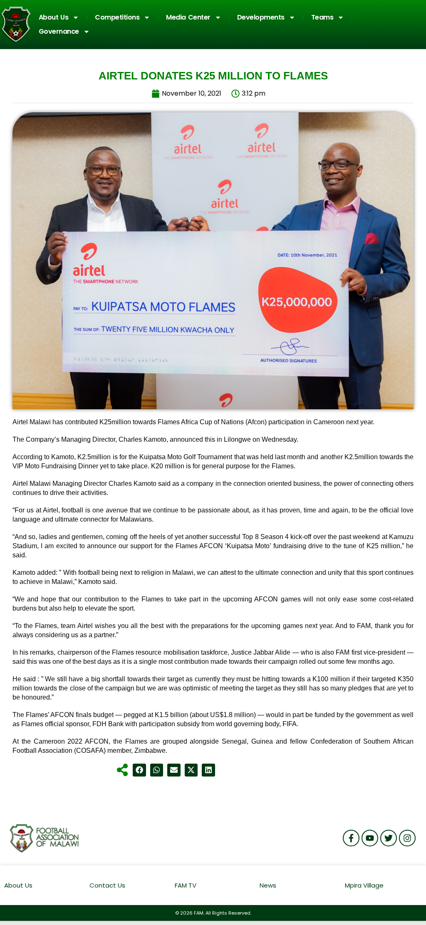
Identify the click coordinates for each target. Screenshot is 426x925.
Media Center (188, 17)
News (268, 885)
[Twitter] (388, 838)
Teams (322, 17)
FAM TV (185, 885)
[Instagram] (407, 838)
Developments (261, 17)
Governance (59, 31)
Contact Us (107, 885)
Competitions (117, 17)
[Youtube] (370, 838)
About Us (54, 17)
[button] (139, 770)
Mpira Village (364, 885)
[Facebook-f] (351, 838)
